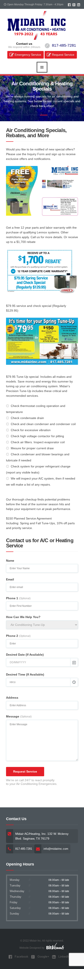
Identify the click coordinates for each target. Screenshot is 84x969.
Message (19, 716)
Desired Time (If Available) (25, 674)
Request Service (63, 54)
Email (10, 579)
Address (12, 697)
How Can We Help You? (23, 617)
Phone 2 (18, 636)
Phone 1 (18, 598)
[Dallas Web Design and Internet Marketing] (55, 945)
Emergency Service (28, 54)
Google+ (43, 956)
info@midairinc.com (56, 848)
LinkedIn (64, 956)
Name (10, 560)
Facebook (21, 956)
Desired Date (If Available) (25, 654)
